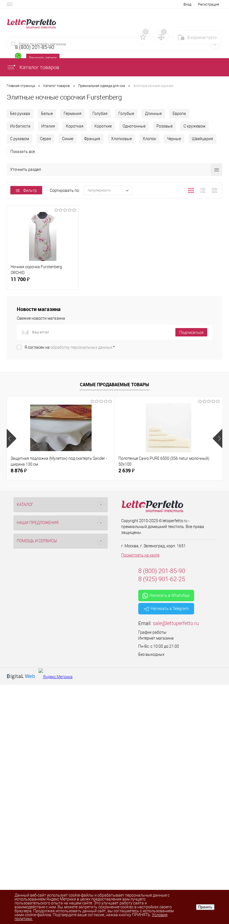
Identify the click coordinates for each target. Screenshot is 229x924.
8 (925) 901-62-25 (161, 579)
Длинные (153, 113)
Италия (48, 126)
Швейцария (202, 138)
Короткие (103, 126)
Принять (205, 907)
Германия (73, 113)
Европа (179, 113)
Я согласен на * (70, 347)
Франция (92, 138)
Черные (174, 138)
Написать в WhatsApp (169, 595)
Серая (45, 138)
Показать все (22, 151)
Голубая (100, 113)
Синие (67, 138)
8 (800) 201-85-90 (161, 570)
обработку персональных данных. (82, 347)
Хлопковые (121, 138)
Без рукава (20, 113)
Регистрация (208, 4)
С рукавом (19, 138)
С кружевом (194, 126)
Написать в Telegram (170, 608)
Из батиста (20, 126)
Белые (47, 113)
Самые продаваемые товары (114, 384)
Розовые (164, 126)
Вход (187, 4)
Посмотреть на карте (140, 555)
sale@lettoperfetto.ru (176, 623)
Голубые (126, 113)
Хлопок (149, 138)
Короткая (75, 126)
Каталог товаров (38, 67)
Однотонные (134, 126)
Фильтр (30, 190)
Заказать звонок (43, 58)
